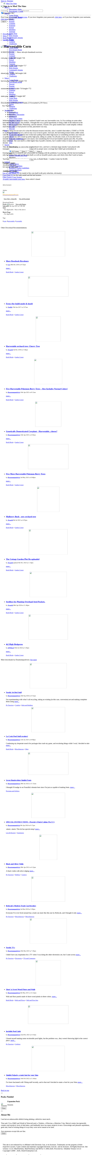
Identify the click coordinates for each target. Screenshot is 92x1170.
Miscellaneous (19, 749)
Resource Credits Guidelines (19, 168)
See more (33, 660)
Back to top (5, 1090)
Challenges (13, 44)
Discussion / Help (15, 9)
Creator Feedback (15, 170)
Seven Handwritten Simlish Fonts (18, 780)
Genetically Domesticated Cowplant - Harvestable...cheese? (31, 431)
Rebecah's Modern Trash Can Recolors (21, 906)
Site (5, 131)
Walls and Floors (20, 1000)
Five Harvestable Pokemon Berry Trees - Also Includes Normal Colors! (37, 389)
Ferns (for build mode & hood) (19, 304)
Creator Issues (14, 172)
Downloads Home (15, 17)
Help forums (13, 36)
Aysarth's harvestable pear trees (14, 179)
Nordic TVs (10, 948)
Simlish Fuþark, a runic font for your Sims (22, 1075)
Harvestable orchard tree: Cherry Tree (23, 346)
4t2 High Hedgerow (14, 644)
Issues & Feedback (15, 135)
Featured (12, 26)
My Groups (13, 125)
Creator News (14, 164)
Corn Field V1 (8, 175)
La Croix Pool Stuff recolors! (17, 736)
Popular (11, 21)
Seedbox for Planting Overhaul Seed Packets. (25, 602)
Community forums (16, 38)
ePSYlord (11, 648)
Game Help (13, 34)
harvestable (11, 221)
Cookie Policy (35, 1155)
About (11, 137)
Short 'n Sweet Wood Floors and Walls (20, 989)
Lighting (17, 1044)
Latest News (13, 133)
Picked (11, 28)
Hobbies (17, 875)
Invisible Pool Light (13, 1031)
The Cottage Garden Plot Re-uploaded (22, 559)
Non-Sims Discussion (16, 114)
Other (26, 749)
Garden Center (19, 272)
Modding (12, 30)
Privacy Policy (22, 1155)
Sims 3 (6, 46)
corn (4, 221)
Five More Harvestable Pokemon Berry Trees (25, 474)
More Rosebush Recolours (17, 261)
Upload (7, 162)
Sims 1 (6, 7)
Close (3, 1108)
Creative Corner (14, 121)
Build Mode (9, 272)
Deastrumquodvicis (14, 392)
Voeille (10, 307)
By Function (10, 705)
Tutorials (12, 32)
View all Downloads (24, 199)
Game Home (13, 15)
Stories (11, 40)
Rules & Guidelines (16, 139)
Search (6, 145)
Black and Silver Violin (14, 864)
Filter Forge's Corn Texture (12, 177)
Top (4, 1155)
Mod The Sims (11, 3)
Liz (9, 264)
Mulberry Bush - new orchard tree (21, 516)
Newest (11, 19)
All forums (13, 116)
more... (8, 268)
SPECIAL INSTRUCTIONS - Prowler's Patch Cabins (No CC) (30, 822)
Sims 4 (6, 78)
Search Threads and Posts (18, 155)
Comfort (17, 705)
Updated (12, 23)
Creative (24, 875)
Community (8, 110)
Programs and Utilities (12, 791)
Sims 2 (6, 13)
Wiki (10, 143)
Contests (12, 42)
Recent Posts (13, 112)
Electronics (18, 958)
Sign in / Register (7, 1)
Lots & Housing (11, 833)
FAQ (11, 141)
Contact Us (11, 1155)
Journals (12, 127)
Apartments (20, 833)
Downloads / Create (16, 11)
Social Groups (14, 123)
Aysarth (10, 350)
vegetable (19, 221)
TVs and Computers (29, 958)
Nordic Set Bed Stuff (14, 692)
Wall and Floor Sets (32, 1000)
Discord (12, 129)
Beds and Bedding (27, 705)
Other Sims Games (15, 118)
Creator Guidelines (15, 166)
